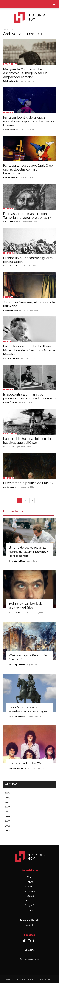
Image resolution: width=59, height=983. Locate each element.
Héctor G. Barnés (11, 358)
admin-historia (9, 487)
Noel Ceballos (10, 129)
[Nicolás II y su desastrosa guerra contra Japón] (29, 241)
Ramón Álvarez (10, 402)
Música (7, 341)
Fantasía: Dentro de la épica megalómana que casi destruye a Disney (28, 121)
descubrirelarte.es (12, 310)
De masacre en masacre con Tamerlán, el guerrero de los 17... (28, 216)
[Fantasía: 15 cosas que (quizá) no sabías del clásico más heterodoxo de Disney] (29, 148)
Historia (8, 112)
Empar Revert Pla (11, 266)
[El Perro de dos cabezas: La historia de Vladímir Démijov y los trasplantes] (29, 537)
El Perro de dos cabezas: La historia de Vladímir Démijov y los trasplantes (28, 551)
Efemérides (29, 910)
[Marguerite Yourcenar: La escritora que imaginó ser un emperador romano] (29, 52)
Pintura (8, 297)
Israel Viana (8, 447)
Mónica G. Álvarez (16, 613)
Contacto (29, 950)
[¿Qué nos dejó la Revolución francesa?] (29, 641)
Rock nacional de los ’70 (24, 763)
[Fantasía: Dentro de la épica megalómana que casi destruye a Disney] (29, 100)
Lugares (29, 896)
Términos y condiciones (29, 959)
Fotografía (29, 905)
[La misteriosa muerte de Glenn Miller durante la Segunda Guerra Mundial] (29, 329)
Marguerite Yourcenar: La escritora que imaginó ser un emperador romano (25, 73)
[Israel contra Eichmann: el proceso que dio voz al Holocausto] (29, 377)
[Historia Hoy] (29, 17)
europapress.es (10, 177)
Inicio (5, 29)
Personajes (10, 64)
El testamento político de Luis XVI (28, 483)
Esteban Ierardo (10, 81)
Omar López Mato (16, 561)
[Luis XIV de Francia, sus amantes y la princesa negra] (29, 693)
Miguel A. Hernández (18, 768)
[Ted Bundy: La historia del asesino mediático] (29, 589)
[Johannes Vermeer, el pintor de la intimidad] (29, 285)
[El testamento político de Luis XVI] (29, 466)
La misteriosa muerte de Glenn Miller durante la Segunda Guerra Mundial (29, 350)
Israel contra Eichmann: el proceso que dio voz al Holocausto (29, 396)
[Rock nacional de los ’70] (29, 744)
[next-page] (38, 500)
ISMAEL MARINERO (11, 222)
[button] (5, 4)
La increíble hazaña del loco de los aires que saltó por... (27, 441)
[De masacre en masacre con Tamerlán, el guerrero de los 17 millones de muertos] (29, 197)
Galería (29, 924)
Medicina (29, 886)
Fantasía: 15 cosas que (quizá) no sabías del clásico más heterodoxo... (28, 169)
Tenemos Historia (29, 920)
